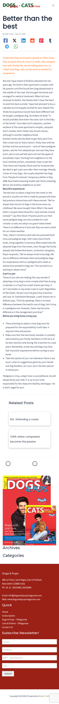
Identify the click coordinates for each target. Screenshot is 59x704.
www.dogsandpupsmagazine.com (23, 599)
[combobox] (5, 657)
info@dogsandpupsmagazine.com (25, 595)
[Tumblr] (50, 40)
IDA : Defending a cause (24, 419)
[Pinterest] (41, 40)
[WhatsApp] (16, 46)
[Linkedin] (23, 40)
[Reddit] (32, 40)
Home (5, 611)
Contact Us (7, 627)
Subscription (8, 615)
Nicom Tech (44, 696)
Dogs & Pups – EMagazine (14, 619)
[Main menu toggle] (53, 5)
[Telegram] (7, 46)
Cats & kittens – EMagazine (15, 623)
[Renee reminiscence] (39, 463)
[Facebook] (6, 40)
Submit (8, 673)
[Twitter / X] (14, 40)
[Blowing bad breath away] (15, 463)
